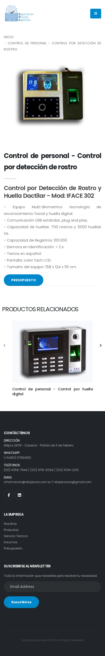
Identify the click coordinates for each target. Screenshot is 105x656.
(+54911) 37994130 (17, 458)
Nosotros (10, 524)
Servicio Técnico (16, 536)
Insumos (10, 542)
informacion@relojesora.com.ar (27, 482)
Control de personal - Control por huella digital (52, 392)
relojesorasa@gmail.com (72, 482)
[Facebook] (9, 495)
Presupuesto (13, 548)
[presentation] (4, 346)
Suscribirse (21, 602)
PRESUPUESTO (23, 280)
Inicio (9, 37)
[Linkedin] (19, 495)
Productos (11, 530)
